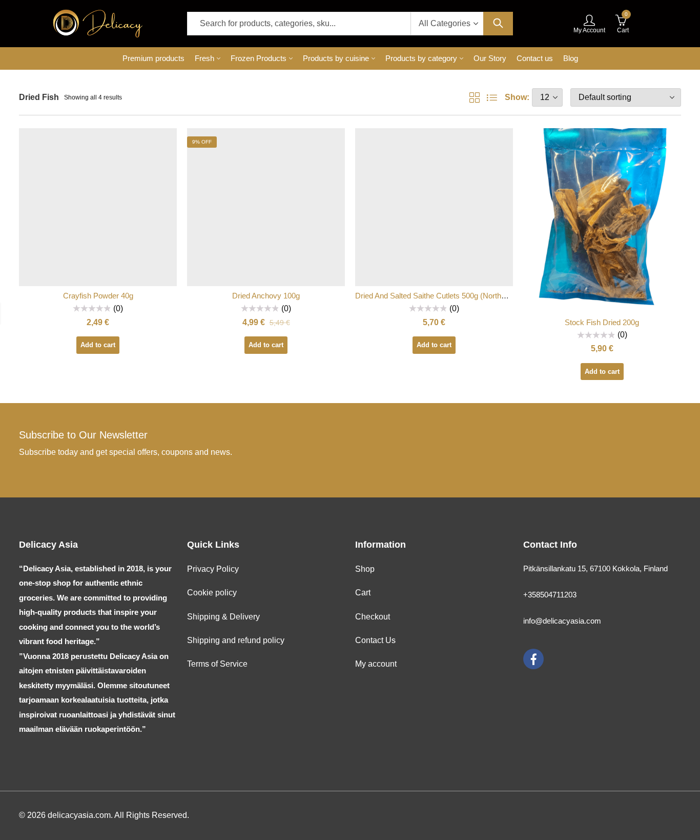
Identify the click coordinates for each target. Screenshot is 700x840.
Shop (365, 569)
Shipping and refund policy (235, 640)
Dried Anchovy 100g (266, 295)
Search (498, 23)
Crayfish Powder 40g (98, 295)
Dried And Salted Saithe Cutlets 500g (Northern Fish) (443, 295)
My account (376, 663)
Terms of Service (217, 663)
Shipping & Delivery (223, 616)
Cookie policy (212, 592)
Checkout (372, 616)
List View (492, 97)
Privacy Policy (213, 569)
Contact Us (375, 640)
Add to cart (97, 345)
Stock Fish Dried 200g (602, 322)
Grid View (474, 97)
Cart (362, 592)
